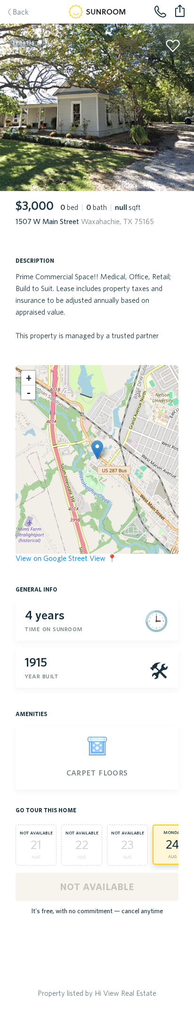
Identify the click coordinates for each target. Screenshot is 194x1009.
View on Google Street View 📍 (66, 558)
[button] (97, 449)
